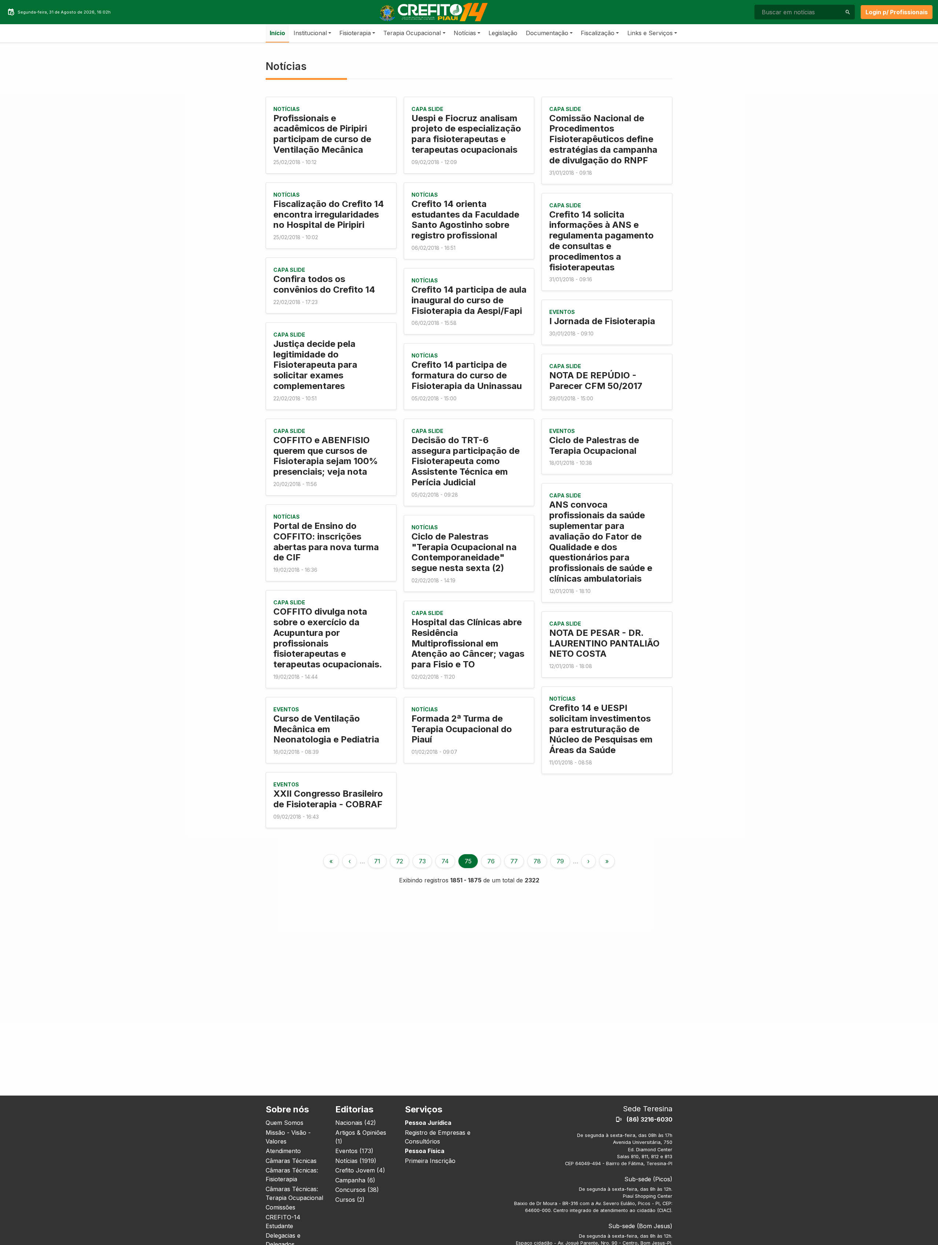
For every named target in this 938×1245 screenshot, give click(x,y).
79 (560, 861)
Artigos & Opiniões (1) (360, 1137)
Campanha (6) (355, 1180)
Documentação (547, 33)
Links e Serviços (650, 33)
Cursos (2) (350, 1199)
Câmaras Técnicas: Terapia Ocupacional (294, 1193)
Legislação (502, 33)
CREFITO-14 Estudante (283, 1221)
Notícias (465, 33)
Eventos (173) (354, 1151)
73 (422, 861)
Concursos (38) (357, 1189)
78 (537, 861)
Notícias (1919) (355, 1160)
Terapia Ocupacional (412, 33)
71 (377, 861)
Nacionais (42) (355, 1122)
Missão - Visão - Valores (288, 1137)
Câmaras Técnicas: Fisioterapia (292, 1175)
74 (445, 861)
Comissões (280, 1207)
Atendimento (283, 1151)
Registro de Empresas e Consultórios (437, 1137)
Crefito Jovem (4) (360, 1170)
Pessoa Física (424, 1151)
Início (277, 33)
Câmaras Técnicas (291, 1160)
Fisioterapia (355, 33)
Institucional (310, 33)
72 (399, 861)
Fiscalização (597, 33)
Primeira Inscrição (430, 1160)
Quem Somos (284, 1122)
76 (491, 861)
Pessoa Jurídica (428, 1122)
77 (514, 861)
